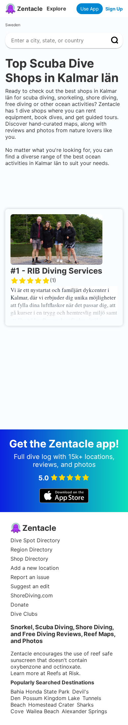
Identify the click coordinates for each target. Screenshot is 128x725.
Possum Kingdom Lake (51, 698)
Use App (89, 8)
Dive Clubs (24, 614)
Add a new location (35, 568)
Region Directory (32, 549)
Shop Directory (29, 558)
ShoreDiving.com (32, 595)
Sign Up (114, 8)
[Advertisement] (64, 186)
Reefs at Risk (63, 673)
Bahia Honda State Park (40, 691)
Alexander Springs (84, 711)
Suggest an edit (30, 586)
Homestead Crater (51, 704)
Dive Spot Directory (35, 540)
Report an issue (30, 577)
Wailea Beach (42, 711)
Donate (20, 604)
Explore (56, 8)
